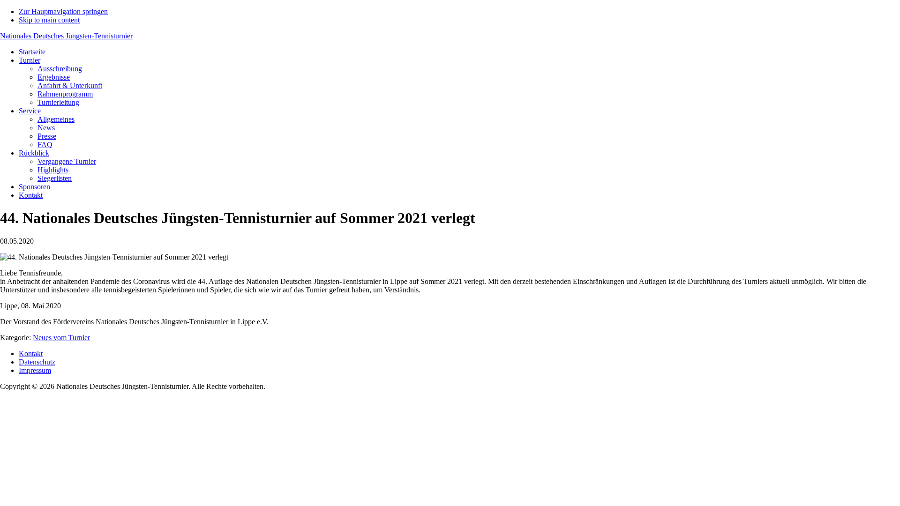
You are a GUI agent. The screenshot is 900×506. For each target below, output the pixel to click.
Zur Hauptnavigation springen (63, 11)
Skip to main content (49, 20)
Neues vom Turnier (61, 338)
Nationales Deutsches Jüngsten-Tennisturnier (66, 36)
